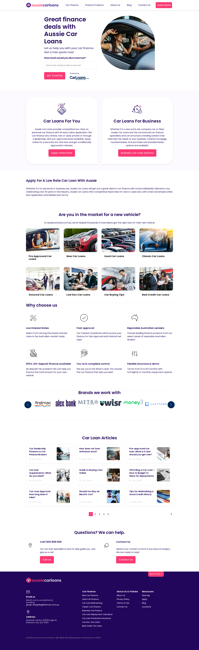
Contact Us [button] (144, 5)
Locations (146, 606)
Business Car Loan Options (137, 152)
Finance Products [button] (94, 5)
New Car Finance (90, 595)
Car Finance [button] (72, 5)
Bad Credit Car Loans (92, 626)
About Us (121, 595)
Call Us (47, 559)
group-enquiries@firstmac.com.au (42, 604)
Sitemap (146, 595)
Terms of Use (123, 603)
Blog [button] (129, 5)
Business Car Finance (92, 610)
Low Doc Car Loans (91, 622)
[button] (164, 5)
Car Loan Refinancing (92, 603)
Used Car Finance (90, 599)
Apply (144, 599)
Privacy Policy (123, 599)
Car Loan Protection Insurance (96, 618)
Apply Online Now (61, 152)
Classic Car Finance (91, 606)
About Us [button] (115, 5)
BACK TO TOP (155, 574)
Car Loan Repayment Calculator (97, 614)
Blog (144, 603)
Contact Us (126, 559)
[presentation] (27, 404)
